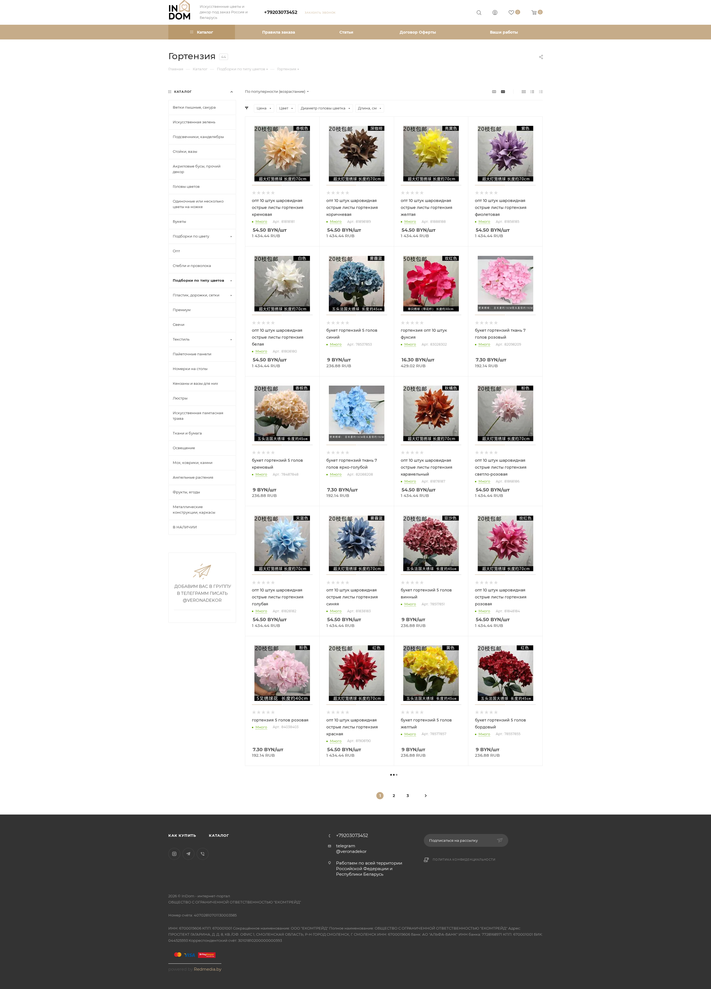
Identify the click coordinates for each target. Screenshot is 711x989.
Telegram (188, 854)
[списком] (532, 91)
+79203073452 (280, 12)
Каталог (219, 835)
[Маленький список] (494, 91)
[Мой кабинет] (494, 13)
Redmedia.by (207, 969)
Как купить (182, 835)
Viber (203, 854)
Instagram (174, 854)
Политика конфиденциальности (464, 859)
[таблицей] (541, 91)
